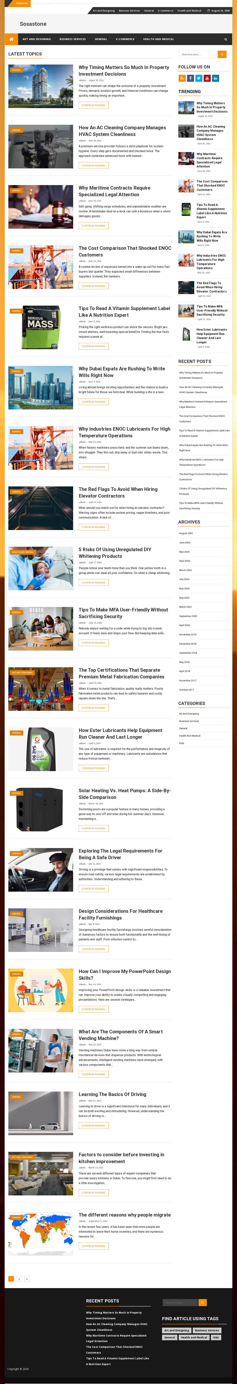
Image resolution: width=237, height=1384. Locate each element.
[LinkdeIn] (215, 78)
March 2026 (185, 570)
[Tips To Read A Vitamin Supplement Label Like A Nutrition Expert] (186, 209)
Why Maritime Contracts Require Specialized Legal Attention (210, 160)
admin (82, 80)
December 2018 (187, 643)
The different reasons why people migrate (125, 1215)
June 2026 (184, 542)
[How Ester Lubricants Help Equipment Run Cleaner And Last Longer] (186, 334)
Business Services (129, 10)
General (149, 10)
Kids (181, 743)
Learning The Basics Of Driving (112, 1094)
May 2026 (184, 551)
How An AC (39, 3)
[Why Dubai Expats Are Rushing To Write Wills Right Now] (186, 236)
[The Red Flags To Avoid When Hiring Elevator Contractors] (186, 287)
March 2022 (185, 606)
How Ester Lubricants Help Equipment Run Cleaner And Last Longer (212, 336)
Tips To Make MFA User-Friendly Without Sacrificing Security (212, 311)
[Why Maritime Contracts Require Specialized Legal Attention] (186, 158)
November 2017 (187, 680)
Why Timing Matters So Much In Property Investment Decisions (212, 107)
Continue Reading (93, 105)
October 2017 (186, 689)
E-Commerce (165, 10)
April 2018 (184, 671)
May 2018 (184, 662)
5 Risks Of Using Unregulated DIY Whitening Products (203, 491)
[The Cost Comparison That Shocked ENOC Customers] (186, 186)
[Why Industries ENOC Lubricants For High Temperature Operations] (186, 260)
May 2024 (184, 588)
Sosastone (33, 24)
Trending (189, 91)
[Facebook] (190, 78)
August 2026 (186, 533)
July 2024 (184, 579)
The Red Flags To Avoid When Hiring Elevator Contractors (212, 287)
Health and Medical (189, 10)
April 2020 (184, 625)
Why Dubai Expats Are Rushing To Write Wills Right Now (212, 236)
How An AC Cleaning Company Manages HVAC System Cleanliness (211, 133)
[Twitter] (198, 78)
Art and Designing (104, 10)
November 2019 (187, 634)
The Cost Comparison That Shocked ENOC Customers (212, 186)
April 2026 (184, 560)
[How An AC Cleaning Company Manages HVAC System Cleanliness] (186, 131)
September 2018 (188, 652)
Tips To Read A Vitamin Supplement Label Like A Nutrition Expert (212, 211)
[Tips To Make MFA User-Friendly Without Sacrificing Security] (186, 311)
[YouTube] (207, 78)
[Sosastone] (11, 39)
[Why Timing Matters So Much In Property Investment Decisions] (186, 107)
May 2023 (184, 597)
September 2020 (188, 616)
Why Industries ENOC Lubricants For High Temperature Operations (211, 262)
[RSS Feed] (182, 78)
